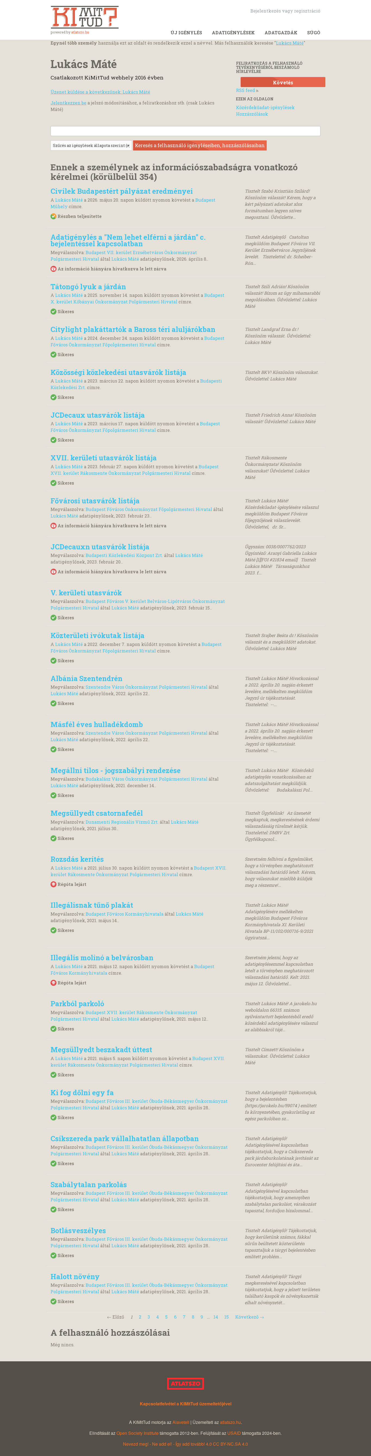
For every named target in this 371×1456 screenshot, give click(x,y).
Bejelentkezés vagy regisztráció (285, 11)
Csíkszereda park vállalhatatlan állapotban (125, 1138)
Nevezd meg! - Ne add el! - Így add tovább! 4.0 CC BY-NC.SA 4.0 (185, 1444)
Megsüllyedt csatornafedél (97, 813)
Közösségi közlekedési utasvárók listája (118, 372)
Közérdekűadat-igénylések (265, 107)
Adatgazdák (281, 32)
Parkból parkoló (77, 1003)
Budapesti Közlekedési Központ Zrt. (124, 555)
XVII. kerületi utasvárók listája (104, 457)
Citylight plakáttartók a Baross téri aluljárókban (133, 329)
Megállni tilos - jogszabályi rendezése (116, 770)
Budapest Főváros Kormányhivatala (125, 914)
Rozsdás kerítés (77, 859)
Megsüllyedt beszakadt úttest (101, 1049)
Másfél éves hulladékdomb (97, 724)
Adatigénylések (233, 32)
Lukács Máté (290, 43)
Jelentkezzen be (68, 103)
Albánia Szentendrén (86, 678)
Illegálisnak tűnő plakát (92, 905)
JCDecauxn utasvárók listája (100, 546)
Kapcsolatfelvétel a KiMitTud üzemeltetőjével (185, 1403)
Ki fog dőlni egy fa (82, 1092)
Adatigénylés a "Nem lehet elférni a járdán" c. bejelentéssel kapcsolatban (128, 240)
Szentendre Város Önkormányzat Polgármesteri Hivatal (146, 687)
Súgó (313, 32)
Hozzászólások (252, 114)
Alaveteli (180, 1422)
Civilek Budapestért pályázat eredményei (122, 191)
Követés (283, 82)
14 (215, 1317)
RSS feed (245, 90)
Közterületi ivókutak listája (97, 635)
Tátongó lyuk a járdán (88, 286)
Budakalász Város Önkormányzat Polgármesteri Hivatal (146, 779)
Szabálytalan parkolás (89, 1184)
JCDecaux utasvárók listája (98, 415)
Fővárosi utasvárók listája (95, 500)
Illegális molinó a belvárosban (102, 957)
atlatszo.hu (80, 32)
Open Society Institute (138, 1433)
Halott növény (75, 1276)
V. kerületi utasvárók (86, 592)
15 (226, 1317)
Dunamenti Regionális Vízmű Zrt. (122, 822)
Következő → (249, 1317)
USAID (234, 1433)
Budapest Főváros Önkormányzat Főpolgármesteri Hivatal (149, 509)
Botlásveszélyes (78, 1230)
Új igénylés (186, 32)
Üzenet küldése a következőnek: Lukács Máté (100, 92)
